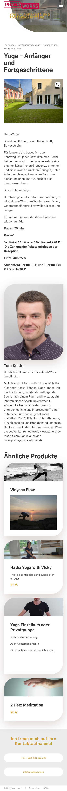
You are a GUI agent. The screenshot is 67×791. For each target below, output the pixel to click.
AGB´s (46, 788)
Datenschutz (34, 788)
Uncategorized (25, 45)
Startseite (9, 45)
